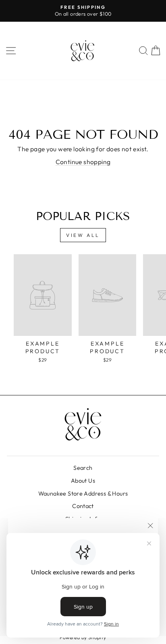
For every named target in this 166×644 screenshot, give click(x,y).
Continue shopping (83, 162)
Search (82, 467)
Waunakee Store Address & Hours (83, 493)
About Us (83, 480)
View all (83, 235)
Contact (83, 506)
